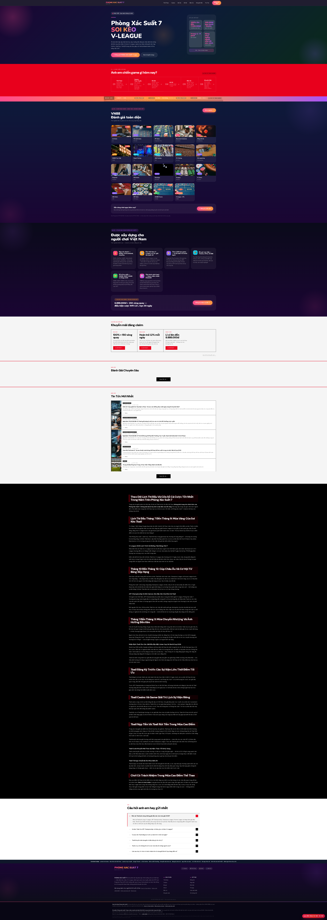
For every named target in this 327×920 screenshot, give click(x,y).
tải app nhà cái (206, 861)
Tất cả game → (209, 110)
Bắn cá (165, 890)
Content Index (95, 861)
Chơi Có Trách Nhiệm (146, 888)
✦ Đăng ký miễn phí (205, 208)
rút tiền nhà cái (196, 861)
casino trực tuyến (127, 861)
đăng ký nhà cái (176, 861)
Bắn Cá (191, 3)
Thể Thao (166, 3)
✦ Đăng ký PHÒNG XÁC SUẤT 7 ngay (125, 55)
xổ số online (144, 861)
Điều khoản (133, 890)
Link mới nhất (193, 890)
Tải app (192, 888)
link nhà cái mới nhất (217, 861)
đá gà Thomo (136, 861)
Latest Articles (104, 861)
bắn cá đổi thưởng (154, 861)
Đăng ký (192, 880)
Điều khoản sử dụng (159, 906)
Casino (173, 3)
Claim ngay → (119, 347)
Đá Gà (179, 3)
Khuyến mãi (167, 893)
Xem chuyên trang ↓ (149, 55)
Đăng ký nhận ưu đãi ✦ (203, 302)
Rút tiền (192, 885)
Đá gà (165, 885)
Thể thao (166, 880)
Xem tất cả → (163, 379)
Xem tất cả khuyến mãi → (209, 355)
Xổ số (165, 888)
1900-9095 (144, 914)
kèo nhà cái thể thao (115, 861)
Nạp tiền (192, 882)
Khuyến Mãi (199, 3)
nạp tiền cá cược (186, 861)
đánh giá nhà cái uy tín (230, 861)
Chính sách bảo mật (125, 890)
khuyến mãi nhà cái (165, 861)
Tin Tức (207, 3)
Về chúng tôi (193, 893)
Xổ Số (185, 3)
